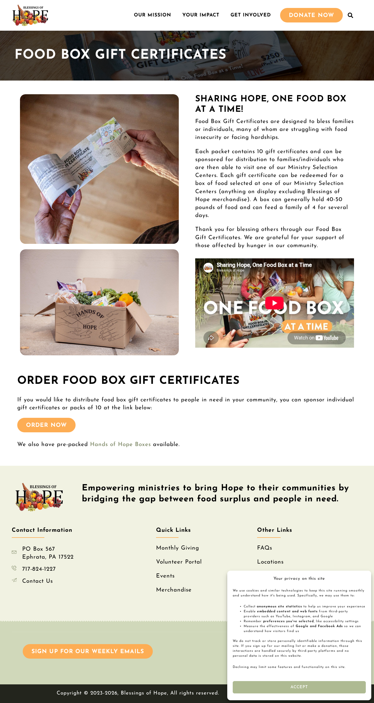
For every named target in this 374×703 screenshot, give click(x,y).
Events (165, 576)
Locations (270, 562)
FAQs (264, 548)
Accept (299, 687)
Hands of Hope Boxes (120, 444)
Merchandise (174, 590)
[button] (350, 15)
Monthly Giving (177, 548)
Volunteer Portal (179, 562)
